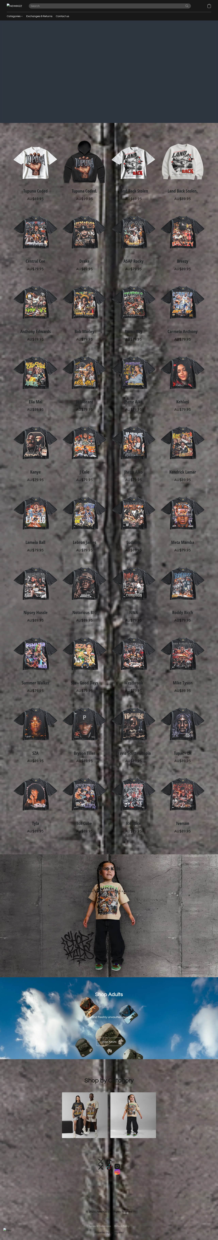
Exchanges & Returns (39, 16)
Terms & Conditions (100, 1226)
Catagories (14, 16)
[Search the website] (187, 6)
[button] (14, 6)
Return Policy (121, 1226)
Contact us (62, 16)
